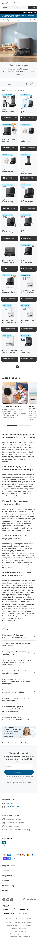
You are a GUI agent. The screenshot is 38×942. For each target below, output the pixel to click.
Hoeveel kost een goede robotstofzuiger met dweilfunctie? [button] (15, 718)
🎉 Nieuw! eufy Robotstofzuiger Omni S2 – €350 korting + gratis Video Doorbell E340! (18, 16)
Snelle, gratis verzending (13, 819)
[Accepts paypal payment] (33, 855)
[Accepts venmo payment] (9, 858)
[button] (35, 3)
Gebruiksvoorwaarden (13, 778)
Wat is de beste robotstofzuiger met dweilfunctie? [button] (16, 644)
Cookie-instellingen (19, 928)
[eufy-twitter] (11, 899)
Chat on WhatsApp (12, 806)
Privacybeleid (26, 778)
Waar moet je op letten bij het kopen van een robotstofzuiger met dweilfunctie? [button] (16, 663)
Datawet (27, 936)
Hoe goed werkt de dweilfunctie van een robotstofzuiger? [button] (16, 672)
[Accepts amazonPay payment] (5, 855)
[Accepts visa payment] (14, 858)
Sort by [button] (8, 84)
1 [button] (17, 366)
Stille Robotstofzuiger (11, 406)
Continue (32, 7)
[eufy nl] (19, 20)
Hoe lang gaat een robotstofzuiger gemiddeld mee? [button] (16, 699)
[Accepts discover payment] (19, 855)
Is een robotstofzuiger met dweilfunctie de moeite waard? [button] (14, 636)
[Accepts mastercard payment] (28, 855)
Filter (30, 84)
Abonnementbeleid (14, 936)
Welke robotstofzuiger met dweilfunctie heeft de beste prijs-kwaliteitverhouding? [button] (15, 709)
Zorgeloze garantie (12, 826)
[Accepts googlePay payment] (23, 855)
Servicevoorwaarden (19, 931)
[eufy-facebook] (7, 899)
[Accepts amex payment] (9, 855)
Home (4, 742)
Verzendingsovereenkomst (24, 922)
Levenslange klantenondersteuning (17, 829)
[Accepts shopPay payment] (5, 858)
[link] (19, 732)
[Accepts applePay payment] (14, 855)
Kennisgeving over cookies (19, 934)
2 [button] (20, 366)
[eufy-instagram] (3, 899)
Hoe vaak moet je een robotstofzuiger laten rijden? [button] (13, 691)
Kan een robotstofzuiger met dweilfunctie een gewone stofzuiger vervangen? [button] (16, 682)
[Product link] (9, 100)
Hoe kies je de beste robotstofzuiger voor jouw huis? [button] (16, 653)
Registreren (19, 772)
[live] (8, 20)
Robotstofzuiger (13, 742)
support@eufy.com (12, 803)
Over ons (8, 922)
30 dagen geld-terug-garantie (15, 822)
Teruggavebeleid (13, 925)
